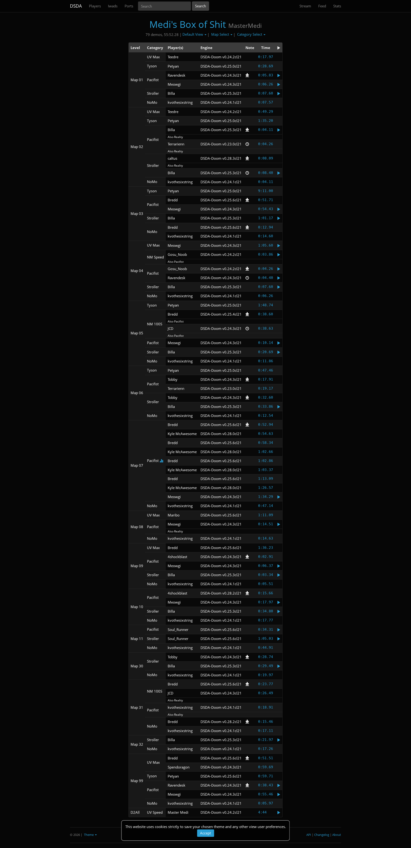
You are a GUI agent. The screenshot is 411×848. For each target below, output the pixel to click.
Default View (193, 34)
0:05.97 (265, 803)
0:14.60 (265, 236)
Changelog (321, 835)
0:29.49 (265, 666)
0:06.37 (265, 566)
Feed (322, 6)
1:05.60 (265, 245)
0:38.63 (265, 328)
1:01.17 (265, 218)
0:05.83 (265, 75)
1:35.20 (265, 121)
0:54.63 (265, 433)
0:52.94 (265, 424)
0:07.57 (265, 102)
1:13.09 (265, 478)
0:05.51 (265, 584)
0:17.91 (265, 379)
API (308, 835)
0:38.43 (265, 785)
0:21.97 (265, 740)
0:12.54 (265, 415)
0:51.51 (265, 758)
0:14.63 (265, 538)
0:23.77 (265, 684)
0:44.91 (265, 647)
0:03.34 (265, 575)
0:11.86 (265, 361)
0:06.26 (265, 84)
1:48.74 (265, 305)
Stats (337, 6)
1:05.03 (265, 638)
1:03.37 (265, 470)
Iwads (112, 6)
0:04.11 (265, 130)
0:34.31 (265, 629)
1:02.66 (265, 452)
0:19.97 (265, 675)
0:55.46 (265, 794)
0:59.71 (265, 776)
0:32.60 (265, 397)
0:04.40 (265, 278)
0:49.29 (265, 111)
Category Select (250, 34)
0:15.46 (265, 721)
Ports (129, 6)
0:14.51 (265, 524)
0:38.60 (265, 314)
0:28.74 (265, 657)
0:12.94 (265, 227)
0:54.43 (265, 209)
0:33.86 (265, 406)
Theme (89, 835)
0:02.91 (265, 557)
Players (95, 6)
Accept (205, 833)
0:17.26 (265, 749)
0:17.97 (265, 57)
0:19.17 (265, 388)
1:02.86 (265, 461)
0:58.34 (265, 443)
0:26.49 (265, 693)
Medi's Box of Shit (187, 24)
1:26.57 (265, 488)
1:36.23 (265, 547)
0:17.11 (265, 731)
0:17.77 (265, 620)
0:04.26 (265, 144)
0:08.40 (265, 173)
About (336, 835)
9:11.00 (265, 191)
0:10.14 (265, 343)
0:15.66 (265, 593)
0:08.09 (265, 158)
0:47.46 (265, 370)
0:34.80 (265, 611)
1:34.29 (265, 497)
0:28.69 (265, 66)
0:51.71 (265, 200)
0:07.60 (265, 93)
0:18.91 (265, 707)
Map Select (220, 34)
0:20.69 (265, 352)
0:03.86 (265, 254)
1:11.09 (265, 515)
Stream (305, 6)
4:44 (262, 812)
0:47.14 (265, 506)
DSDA (76, 6)
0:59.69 (265, 767)
